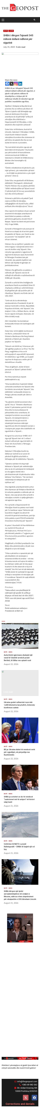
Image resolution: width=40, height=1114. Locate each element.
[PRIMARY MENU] (3, 20)
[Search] (34, 20)
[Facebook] (7, 84)
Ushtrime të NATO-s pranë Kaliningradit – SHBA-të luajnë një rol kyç (20, 824)
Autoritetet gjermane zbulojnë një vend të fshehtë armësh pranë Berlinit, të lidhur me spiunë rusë (20, 636)
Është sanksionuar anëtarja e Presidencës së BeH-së (16, 608)
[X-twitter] (25, 1097)
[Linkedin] (20, 84)
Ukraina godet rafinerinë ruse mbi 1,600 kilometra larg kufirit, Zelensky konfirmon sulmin (20, 683)
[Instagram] (16, 84)
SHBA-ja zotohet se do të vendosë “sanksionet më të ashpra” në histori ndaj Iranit (20, 777)
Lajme (11, 30)
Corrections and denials (20, 1103)
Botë (5, 30)
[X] (11, 84)
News (10, 652)
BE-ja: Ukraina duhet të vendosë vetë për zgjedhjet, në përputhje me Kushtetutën (20, 730)
